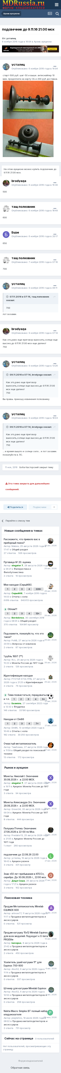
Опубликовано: (35, 68)
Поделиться (16, 507)
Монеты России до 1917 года (27, 663)
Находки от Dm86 (14, 719)
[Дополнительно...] (55, 66)
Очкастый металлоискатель (20, 743)
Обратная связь (20, 1067)
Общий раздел (20, 549)
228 (38, 589)
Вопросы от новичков (24, 643)
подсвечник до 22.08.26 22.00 (21, 854)
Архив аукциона (43, 41)
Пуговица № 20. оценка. (17, 562)
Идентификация (34, 682)
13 (37, 613)
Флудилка (19, 706)
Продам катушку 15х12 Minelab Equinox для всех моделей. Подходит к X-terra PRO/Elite (26, 936)
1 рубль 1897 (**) (13, 656)
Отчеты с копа (19, 596)
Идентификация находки (18, 675)
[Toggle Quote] (7, 296)
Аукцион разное (20, 861)
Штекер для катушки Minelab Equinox (25, 988)
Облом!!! (12, 609)
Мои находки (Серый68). (18, 584)
